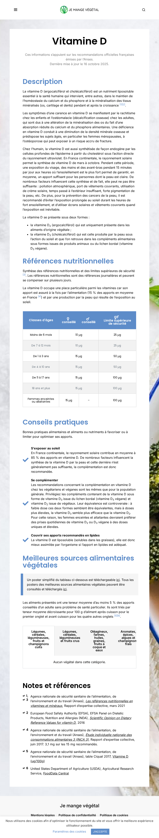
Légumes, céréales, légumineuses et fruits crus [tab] (70, 636)
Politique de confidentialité (77, 815)
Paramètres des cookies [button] (69, 831)
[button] (16, 9)
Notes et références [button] (57, 686)
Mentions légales (43, 815)
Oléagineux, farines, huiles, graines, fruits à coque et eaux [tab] (99, 641)
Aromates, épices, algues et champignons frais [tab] (128, 638)
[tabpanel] (79, 662)
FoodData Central (56, 773)
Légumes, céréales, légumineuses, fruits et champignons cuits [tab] (38, 639)
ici (118, 580)
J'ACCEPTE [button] (100, 831)
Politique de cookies (114, 815)
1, (25, 696)
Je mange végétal (79, 805)
